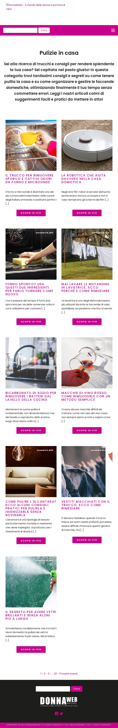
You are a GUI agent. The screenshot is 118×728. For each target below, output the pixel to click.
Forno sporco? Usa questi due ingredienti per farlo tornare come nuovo (30, 289)
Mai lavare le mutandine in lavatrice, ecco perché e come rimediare (85, 287)
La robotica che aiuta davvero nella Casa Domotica (83, 178)
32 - (56, 673)
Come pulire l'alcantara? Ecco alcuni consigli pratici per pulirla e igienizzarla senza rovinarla (31, 508)
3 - (50, 673)
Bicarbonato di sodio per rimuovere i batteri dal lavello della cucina (31, 396)
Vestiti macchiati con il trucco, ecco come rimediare (85, 505)
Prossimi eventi (68, 673)
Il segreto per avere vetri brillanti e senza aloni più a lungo (31, 615)
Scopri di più (31, 212)
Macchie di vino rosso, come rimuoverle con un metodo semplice (86, 396)
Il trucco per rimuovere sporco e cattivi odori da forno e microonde (30, 178)
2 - (46, 673)
